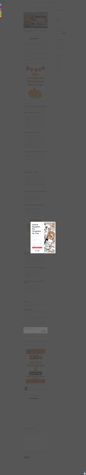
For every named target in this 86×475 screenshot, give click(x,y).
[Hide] (0, 17)
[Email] (0, 15)
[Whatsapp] (0, 12)
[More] (0, 16)
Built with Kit (37, 250)
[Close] (54, 222)
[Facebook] (0, 4)
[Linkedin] (0, 9)
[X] (0, 7)
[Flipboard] (0, 10)
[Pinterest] (0, 6)
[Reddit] (0, 13)
